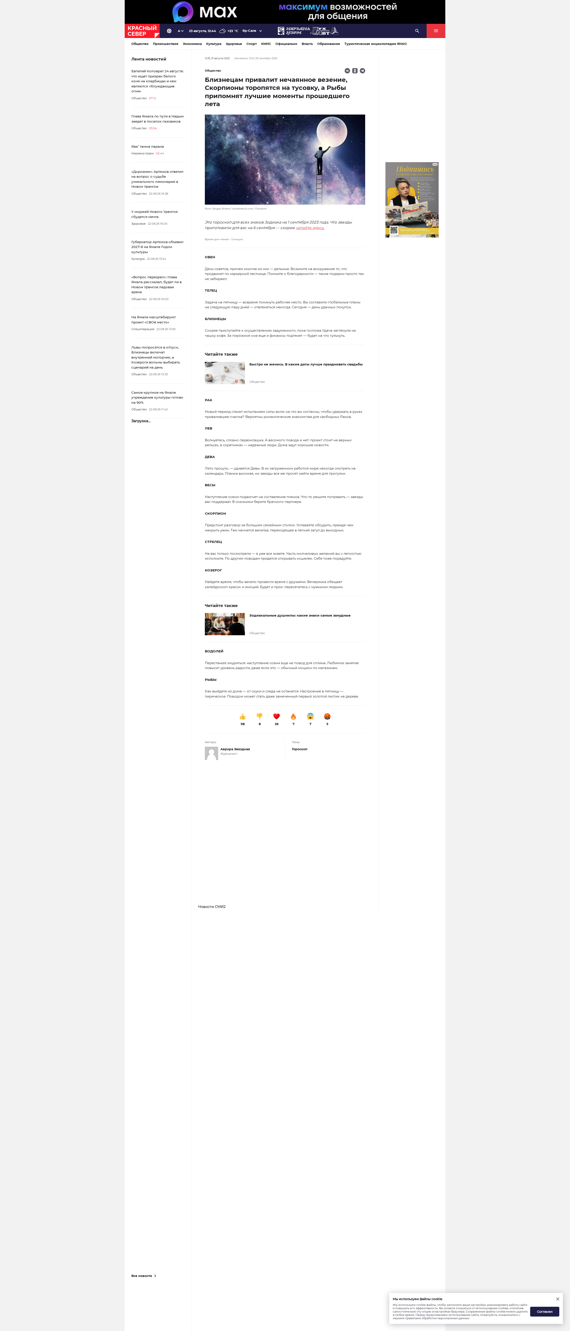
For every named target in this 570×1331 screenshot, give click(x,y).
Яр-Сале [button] (249, 31)
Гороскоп (299, 749)
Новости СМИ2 (212, 907)
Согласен (545, 1312)
